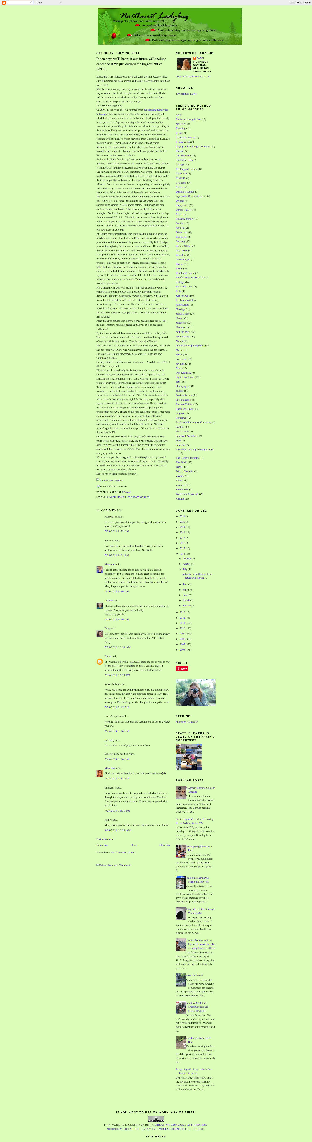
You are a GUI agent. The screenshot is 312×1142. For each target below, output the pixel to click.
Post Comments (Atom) (123, 852)
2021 (183, 516)
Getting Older (183, 246)
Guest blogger (183, 259)
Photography (182, 386)
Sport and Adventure (186, 436)
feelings (180, 227)
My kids (180, 363)
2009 (183, 633)
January (187, 605)
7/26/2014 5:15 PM (117, 707)
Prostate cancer (139, 497)
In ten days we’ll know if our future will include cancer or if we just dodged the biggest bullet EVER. (131, 63)
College (180, 164)
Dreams (180, 200)
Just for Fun (182, 295)
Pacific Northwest (185, 377)
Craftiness (181, 182)
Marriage (180, 309)
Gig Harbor (182, 250)
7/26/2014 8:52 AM (117, 531)
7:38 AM (126, 492)
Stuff (178, 440)
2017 (183, 537)
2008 (183, 639)
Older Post (164, 845)
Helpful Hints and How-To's (190, 277)
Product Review (184, 395)
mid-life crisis (183, 331)
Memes (179, 318)
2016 (183, 543)
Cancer (111, 497)
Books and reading (185, 137)
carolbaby (109, 740)
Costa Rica (181, 173)
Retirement (181, 417)
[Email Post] (131, 492)
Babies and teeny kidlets (188, 119)
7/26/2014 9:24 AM (117, 555)
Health (121, 497)
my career (181, 359)
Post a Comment (105, 839)
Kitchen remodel (184, 300)
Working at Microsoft (187, 494)
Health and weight (185, 273)
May (185, 589)
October (187, 558)
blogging (180, 123)
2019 (183, 527)
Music (179, 354)
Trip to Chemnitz (185, 471)
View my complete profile (192, 77)
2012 (183, 617)
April (186, 594)
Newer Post (102, 845)
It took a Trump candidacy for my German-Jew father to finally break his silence (200, 944)
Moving (180, 350)
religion (180, 413)
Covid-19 (180, 178)
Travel (179, 466)
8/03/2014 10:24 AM (118, 830)
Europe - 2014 (183, 209)
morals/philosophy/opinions (190, 345)
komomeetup (182, 304)
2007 (183, 644)
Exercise (180, 214)
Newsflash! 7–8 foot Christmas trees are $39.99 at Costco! (196, 1006)
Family (179, 223)
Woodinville (182, 489)
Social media (182, 431)
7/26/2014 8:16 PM (117, 731)
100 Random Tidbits (186, 93)
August (187, 563)
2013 (183, 612)
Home (134, 845)
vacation (180, 476)
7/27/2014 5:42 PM (117, 778)
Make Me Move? (194, 975)
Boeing (179, 133)
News (179, 368)
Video (179, 480)
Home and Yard (184, 286)
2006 (183, 649)
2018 (183, 532)
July (185, 569)
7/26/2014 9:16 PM (117, 759)
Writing (180, 498)
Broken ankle (183, 142)
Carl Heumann (183, 155)
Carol (201, 58)
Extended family (184, 218)
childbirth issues (184, 160)
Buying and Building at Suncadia (193, 146)
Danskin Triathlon (185, 191)
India (178, 291)
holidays (180, 282)
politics (179, 390)
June (185, 584)
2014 (183, 553)
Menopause (182, 327)
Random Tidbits (184, 404)
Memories (181, 322)
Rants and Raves (184, 408)
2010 (183, 628)
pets (178, 381)
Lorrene (109, 600)
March (186, 600)
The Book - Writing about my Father (195, 449)
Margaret (109, 564)
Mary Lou (110, 768)
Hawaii (179, 264)
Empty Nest (182, 205)
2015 (183, 548)
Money (179, 341)
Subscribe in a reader (187, 721)
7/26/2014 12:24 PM (118, 675)
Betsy (107, 628)
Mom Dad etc (183, 336)
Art (177, 114)
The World (181, 462)
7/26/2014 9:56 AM (117, 619)
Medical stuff (183, 313)
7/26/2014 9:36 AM (117, 591)
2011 (183, 623)
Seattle (179, 427)
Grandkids (181, 255)
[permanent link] (109, 480)
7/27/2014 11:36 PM (118, 810)
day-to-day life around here (190, 196)
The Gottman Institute (187, 457)
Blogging (180, 128)
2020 (183, 521)
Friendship (181, 232)
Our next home (183, 372)
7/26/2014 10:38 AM (118, 647)
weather (180, 485)
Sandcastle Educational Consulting (194, 422)
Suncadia (180, 445)
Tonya (108, 656)
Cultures (180, 187)
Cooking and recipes (186, 169)
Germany (180, 241)
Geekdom (181, 236)
